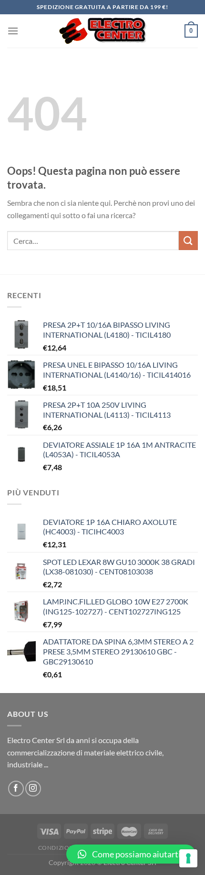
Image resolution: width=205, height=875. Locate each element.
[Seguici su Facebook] (16, 788)
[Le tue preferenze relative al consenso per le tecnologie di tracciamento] (188, 858)
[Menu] (13, 30)
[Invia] (188, 240)
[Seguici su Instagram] (33, 788)
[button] (130, 854)
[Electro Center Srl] (103, 31)
